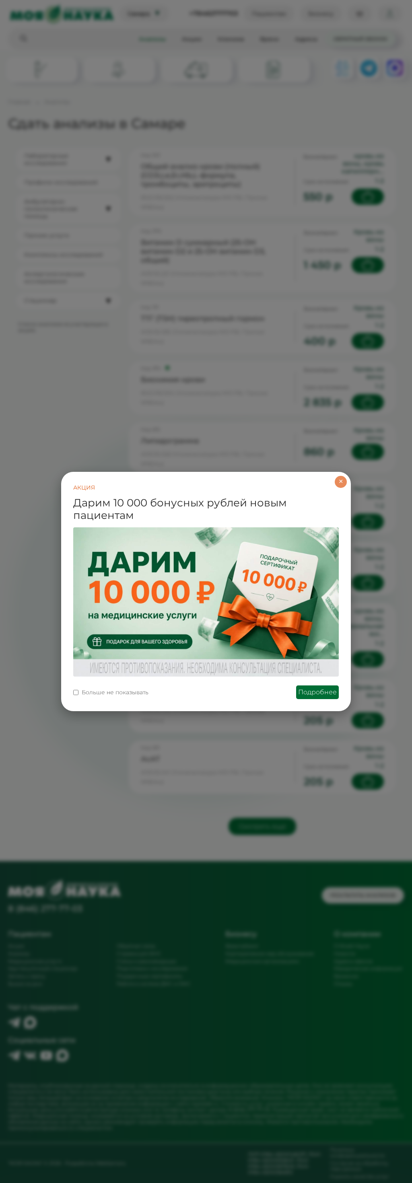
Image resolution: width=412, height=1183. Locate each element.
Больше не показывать (115, 692)
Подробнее (317, 692)
